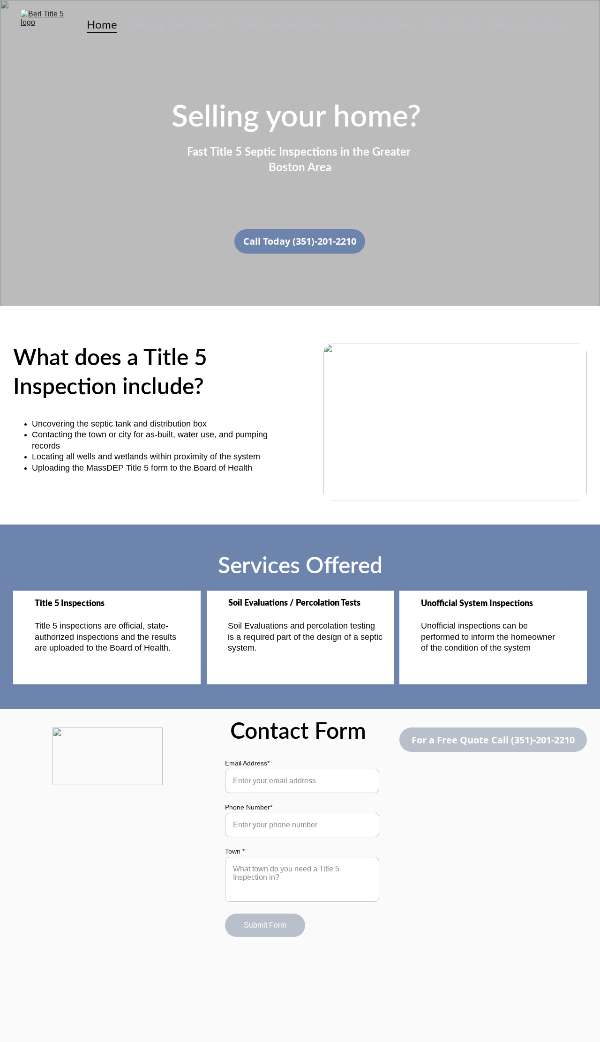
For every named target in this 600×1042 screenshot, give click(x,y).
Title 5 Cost (452, 25)
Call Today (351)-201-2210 (299, 241)
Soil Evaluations (373, 25)
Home (102, 25)
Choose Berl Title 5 (175, 25)
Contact (544, 25)
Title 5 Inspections (279, 25)
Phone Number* (248, 807)
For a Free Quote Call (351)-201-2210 (493, 740)
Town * (235, 851)
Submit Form (265, 925)
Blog (503, 25)
